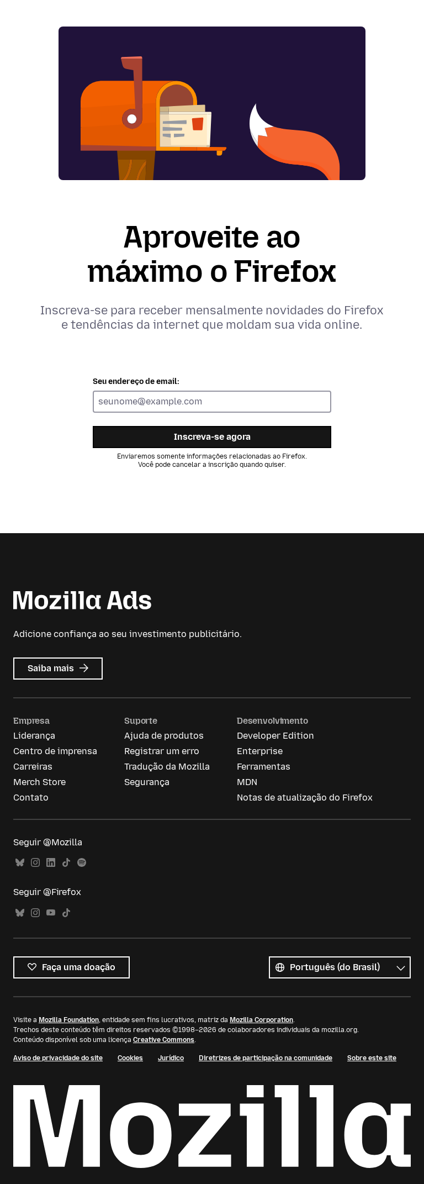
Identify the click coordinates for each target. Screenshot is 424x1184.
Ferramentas (263, 766)
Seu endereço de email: (136, 381)
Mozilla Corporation (261, 1020)
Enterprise (260, 751)
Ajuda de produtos (164, 735)
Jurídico (171, 1058)
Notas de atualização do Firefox (305, 797)
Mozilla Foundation (69, 1020)
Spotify (81, 863)
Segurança (146, 782)
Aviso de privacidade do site (58, 1058)
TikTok (66, 863)
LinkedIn (50, 863)
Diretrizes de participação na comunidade (265, 1058)
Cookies (130, 1058)
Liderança (34, 735)
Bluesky (19, 863)
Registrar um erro (161, 751)
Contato (31, 797)
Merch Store (39, 782)
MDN (247, 782)
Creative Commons (163, 1040)
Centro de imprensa (55, 751)
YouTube (50, 913)
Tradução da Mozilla (167, 766)
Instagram (35, 863)
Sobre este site (371, 1058)
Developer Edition (275, 735)
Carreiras (32, 766)
